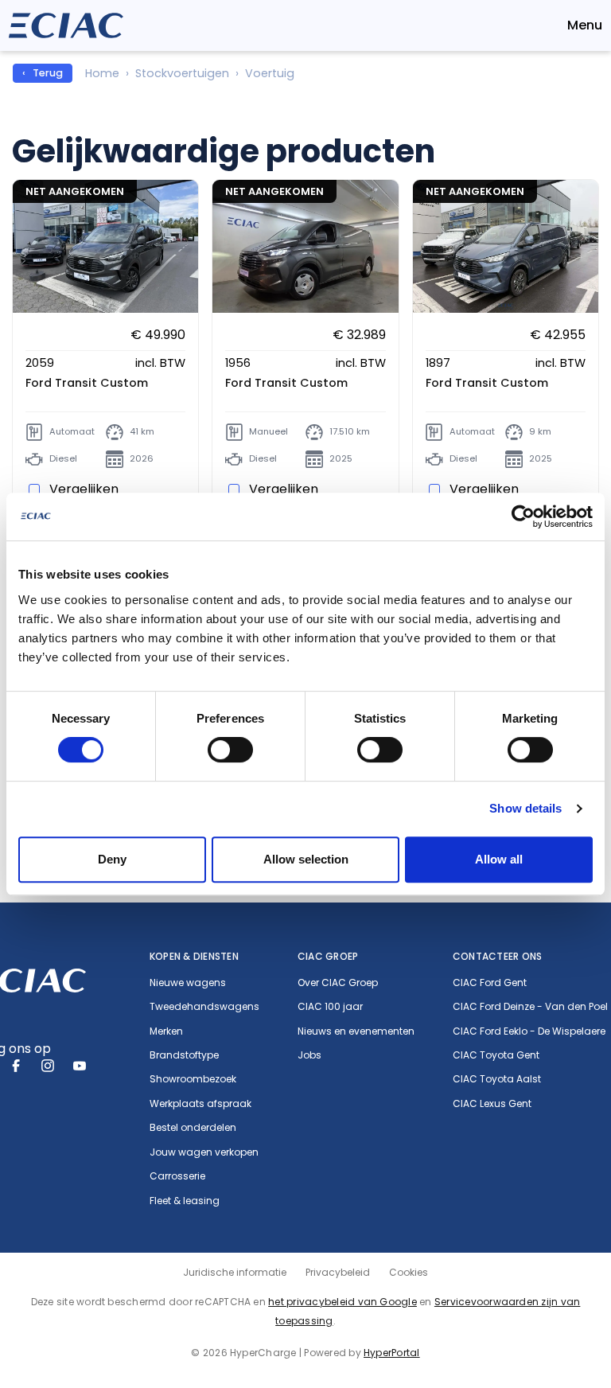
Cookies (408, 1272)
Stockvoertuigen (182, 73)
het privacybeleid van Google (342, 1301)
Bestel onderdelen (193, 1127)
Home (102, 73)
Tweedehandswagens (204, 1006)
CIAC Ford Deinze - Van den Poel (530, 1006)
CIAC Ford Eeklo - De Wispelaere (529, 1031)
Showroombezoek (193, 1079)
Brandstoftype (184, 1055)
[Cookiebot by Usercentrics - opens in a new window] (523, 516)
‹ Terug (42, 73)
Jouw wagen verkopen (204, 1152)
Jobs (309, 1055)
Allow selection (305, 859)
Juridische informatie (234, 1272)
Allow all (499, 859)
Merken (166, 1031)
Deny (112, 859)
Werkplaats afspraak (200, 1103)
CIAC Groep (328, 956)
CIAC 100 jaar (330, 1006)
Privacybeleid (338, 1272)
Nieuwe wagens (188, 982)
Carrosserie (177, 1176)
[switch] (230, 749)
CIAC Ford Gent (490, 982)
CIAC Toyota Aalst (497, 1079)
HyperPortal (392, 1352)
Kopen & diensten (194, 956)
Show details (525, 808)
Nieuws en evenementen (356, 1031)
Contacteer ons (497, 956)
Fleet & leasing (185, 1201)
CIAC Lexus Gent (492, 1103)
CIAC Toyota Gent (496, 1055)
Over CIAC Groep (338, 982)
